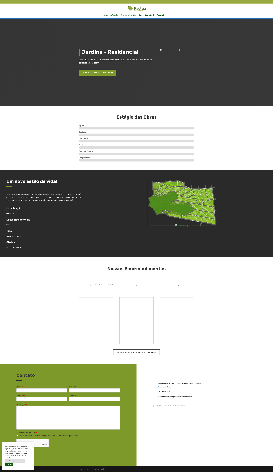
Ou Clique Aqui (228, 242)
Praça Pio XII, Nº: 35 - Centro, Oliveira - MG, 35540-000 (180, 384)
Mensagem (21, 404)
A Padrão (114, 15)
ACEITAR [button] (9, 465)
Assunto (73, 396)
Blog (140, 15)
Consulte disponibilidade (97, 72)
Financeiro (161, 15)
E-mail (72, 387)
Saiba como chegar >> (165, 387)
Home (105, 15)
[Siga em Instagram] (208, 370)
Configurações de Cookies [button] (15, 461)
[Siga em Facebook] (201, 370)
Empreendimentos (128, 15)
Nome (19, 387)
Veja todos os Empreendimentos (136, 352)
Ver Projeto (90, 338)
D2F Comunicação (98, 469)
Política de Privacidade (26, 433)
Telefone (20, 396)
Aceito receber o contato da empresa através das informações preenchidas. (49, 435)
